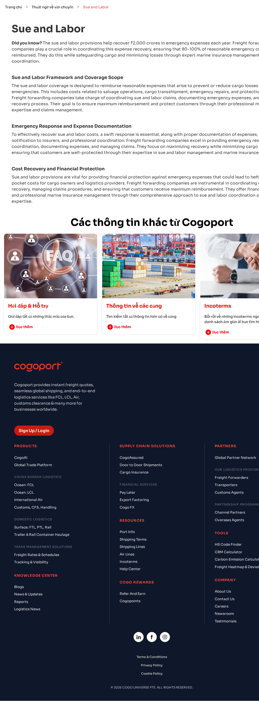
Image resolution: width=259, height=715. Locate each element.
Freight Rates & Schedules (36, 555)
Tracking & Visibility (31, 562)
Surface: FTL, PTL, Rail (32, 527)
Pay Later (127, 492)
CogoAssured (131, 458)
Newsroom (224, 614)
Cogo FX (127, 507)
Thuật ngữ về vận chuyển (52, 7)
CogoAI (20, 458)
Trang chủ (13, 7)
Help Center (130, 569)
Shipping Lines (132, 547)
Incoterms (128, 562)
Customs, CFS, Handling (35, 507)
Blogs (19, 587)
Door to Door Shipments (141, 465)
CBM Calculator (228, 552)
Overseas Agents (229, 520)
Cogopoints (130, 601)
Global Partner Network (235, 458)
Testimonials (225, 621)
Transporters (226, 485)
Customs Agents (229, 492)
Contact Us (224, 599)
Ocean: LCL (24, 492)
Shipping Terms (133, 539)
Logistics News (27, 609)
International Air (28, 500)
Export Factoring (134, 500)
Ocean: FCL (24, 485)
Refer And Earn (132, 594)
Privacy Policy (152, 665)
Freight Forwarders (231, 477)
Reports (21, 602)
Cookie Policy (152, 673)
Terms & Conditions (152, 657)
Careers (221, 606)
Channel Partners (230, 512)
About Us (223, 591)
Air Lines (127, 554)
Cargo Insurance (134, 472)
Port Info (127, 532)
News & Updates (28, 594)
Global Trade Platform (33, 465)
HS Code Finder (228, 544)
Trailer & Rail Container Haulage (41, 535)
